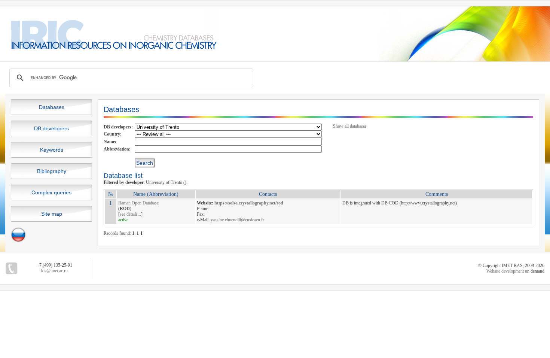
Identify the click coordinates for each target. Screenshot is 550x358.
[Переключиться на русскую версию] (18, 240)
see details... (130, 214)
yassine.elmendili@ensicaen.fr (237, 219)
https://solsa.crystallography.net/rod (248, 203)
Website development (505, 271)
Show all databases (350, 126)
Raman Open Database (138, 203)
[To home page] (108, 48)
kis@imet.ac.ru (54, 270)
